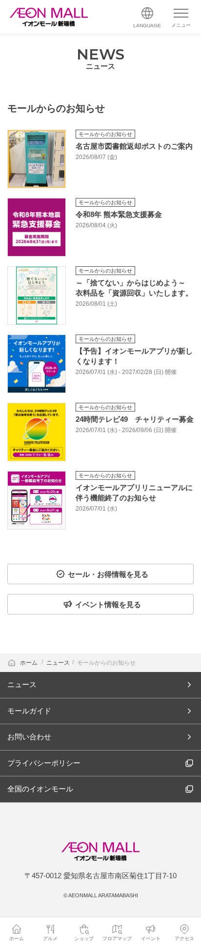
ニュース (58, 662)
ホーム (29, 662)
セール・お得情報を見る (108, 574)
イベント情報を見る (108, 604)
